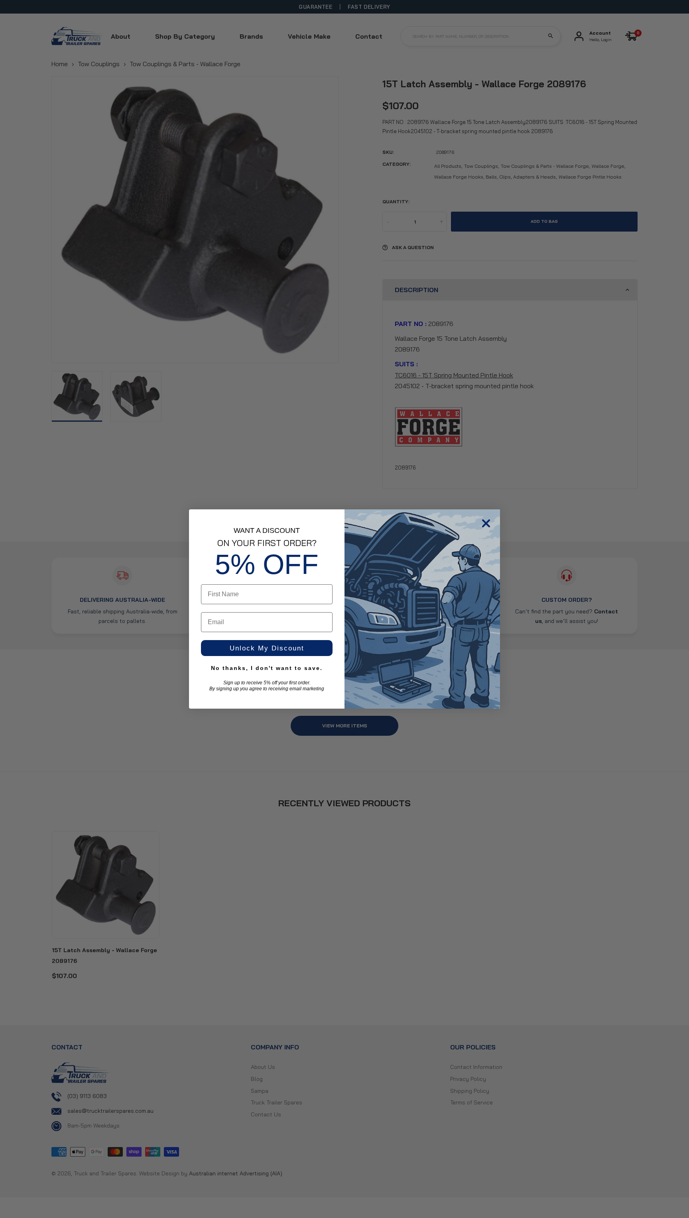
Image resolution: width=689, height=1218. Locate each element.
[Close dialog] (486, 523)
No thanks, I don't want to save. (267, 668)
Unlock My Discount (267, 648)
